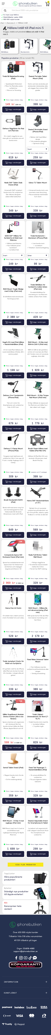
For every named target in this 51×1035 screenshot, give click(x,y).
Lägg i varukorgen (14, 109)
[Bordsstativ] (29, 44)
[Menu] (4, 3)
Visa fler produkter (25, 864)
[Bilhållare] (9, 44)
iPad (2, 23)
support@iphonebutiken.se (25, 951)
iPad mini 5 (11, 23)
